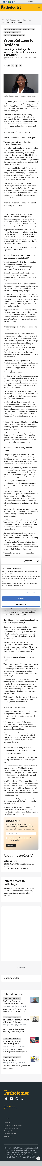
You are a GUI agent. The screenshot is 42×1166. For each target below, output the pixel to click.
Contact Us (8, 1136)
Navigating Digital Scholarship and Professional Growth (13, 1042)
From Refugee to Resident (12, 22)
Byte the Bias (9, 1060)
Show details (31, 593)
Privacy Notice (14, 840)
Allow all (21, 598)
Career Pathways (28, 29)
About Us (7, 1123)
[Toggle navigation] (39, 7)
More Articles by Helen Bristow (15, 868)
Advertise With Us (10, 1133)
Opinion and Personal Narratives (14, 35)
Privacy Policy (9, 1131)
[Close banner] (38, 561)
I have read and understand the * (20, 839)
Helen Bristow (9, 58)
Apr (29, 20)
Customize (20, 604)
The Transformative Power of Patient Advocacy (16, 1021)
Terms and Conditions (11, 1128)
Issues (19, 20)
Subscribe (10, 846)
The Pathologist (8, 20)
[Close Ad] (38, 1158)
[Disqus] (21, 934)
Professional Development (12, 29)
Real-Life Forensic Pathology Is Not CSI (13, 1002)
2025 (24, 20)
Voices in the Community (12, 32)
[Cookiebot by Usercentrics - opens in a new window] (24, 561)
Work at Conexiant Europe (13, 1125)
